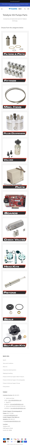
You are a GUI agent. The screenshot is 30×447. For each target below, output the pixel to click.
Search (4, 360)
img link (5, 33)
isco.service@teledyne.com (11, 415)
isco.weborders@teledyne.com (17, 408)
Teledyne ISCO (12, 444)
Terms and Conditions (8, 363)
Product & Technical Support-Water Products (13, 376)
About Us (5, 366)
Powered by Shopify (19, 444)
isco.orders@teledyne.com (14, 400)
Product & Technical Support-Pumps (11, 383)
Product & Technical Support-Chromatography (14, 380)
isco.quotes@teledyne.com (16, 404)
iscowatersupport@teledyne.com (12, 421)
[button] (1, 9)
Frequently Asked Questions (9, 370)
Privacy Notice (6, 386)
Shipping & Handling (7, 373)
